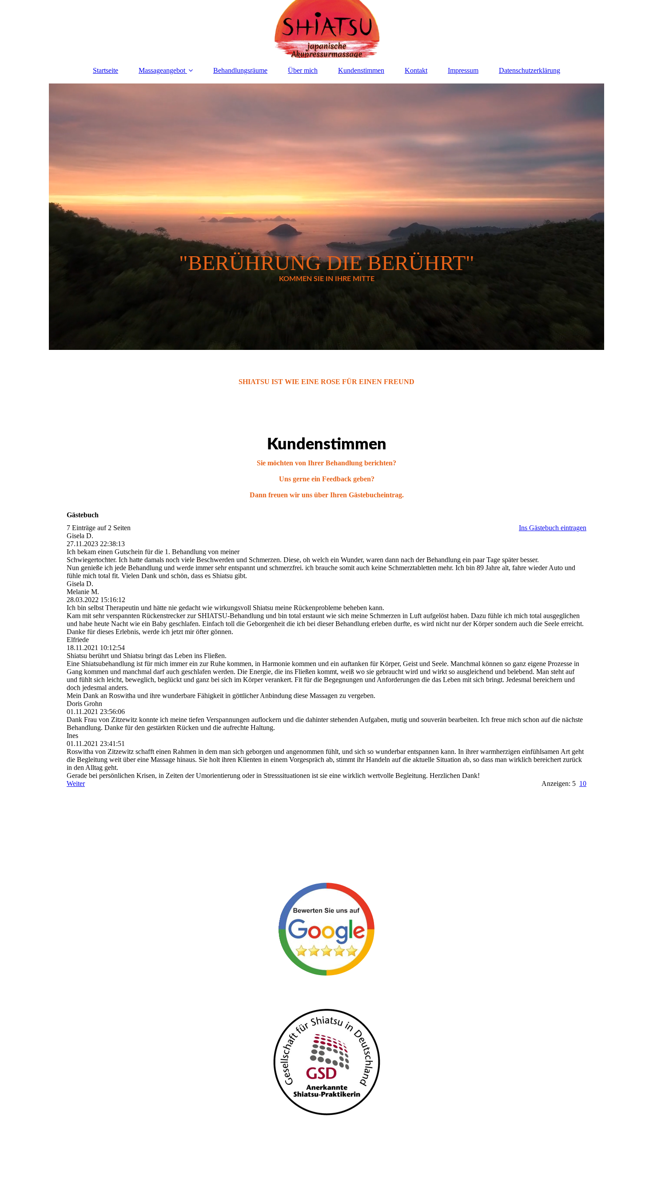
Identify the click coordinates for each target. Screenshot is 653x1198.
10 (582, 783)
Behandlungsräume (240, 70)
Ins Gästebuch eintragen (552, 528)
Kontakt (416, 70)
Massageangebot (162, 70)
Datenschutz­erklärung (529, 70)
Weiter (76, 783)
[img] (326, 29)
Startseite (105, 70)
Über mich (303, 70)
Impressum (463, 70)
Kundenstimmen (361, 70)
